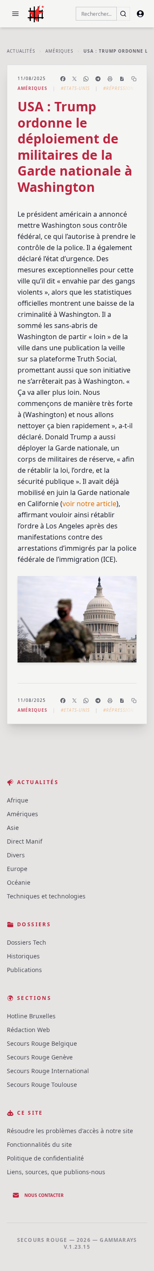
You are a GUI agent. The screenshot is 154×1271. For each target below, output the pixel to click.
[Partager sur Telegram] (98, 78)
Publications (24, 970)
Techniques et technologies (46, 896)
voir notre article (89, 503)
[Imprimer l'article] (110, 78)
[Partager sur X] (74, 79)
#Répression (118, 88)
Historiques (23, 956)
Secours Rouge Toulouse (42, 1084)
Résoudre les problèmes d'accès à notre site (70, 1131)
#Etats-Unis (75, 88)
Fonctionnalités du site (39, 1144)
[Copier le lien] (133, 78)
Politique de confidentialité (45, 1158)
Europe (17, 869)
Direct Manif (24, 841)
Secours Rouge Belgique (42, 1043)
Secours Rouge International (48, 1071)
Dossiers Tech (26, 942)
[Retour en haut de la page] (135, 1252)
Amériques (59, 51)
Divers (16, 855)
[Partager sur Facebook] (62, 78)
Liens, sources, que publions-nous (56, 1172)
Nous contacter (44, 1195)
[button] (15, 13)
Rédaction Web (28, 1030)
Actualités (21, 51)
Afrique (17, 800)
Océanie (18, 882)
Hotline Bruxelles (31, 1016)
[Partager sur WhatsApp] (86, 78)
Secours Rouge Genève (40, 1057)
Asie (13, 827)
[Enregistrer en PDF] (121, 78)
